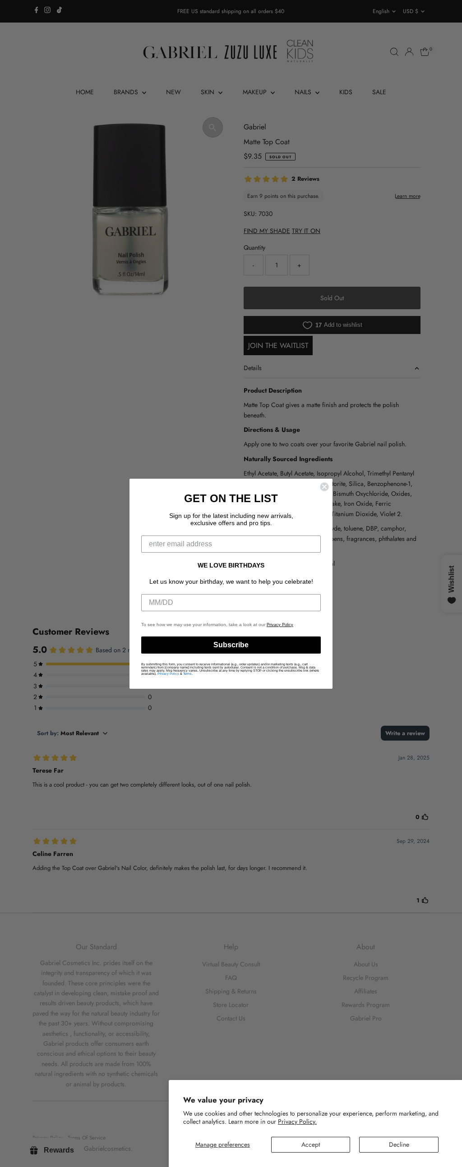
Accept (310, 1144)
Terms (187, 673)
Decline (399, 1144)
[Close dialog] (324, 486)
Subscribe (231, 645)
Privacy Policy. (297, 1121)
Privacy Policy (280, 624)
